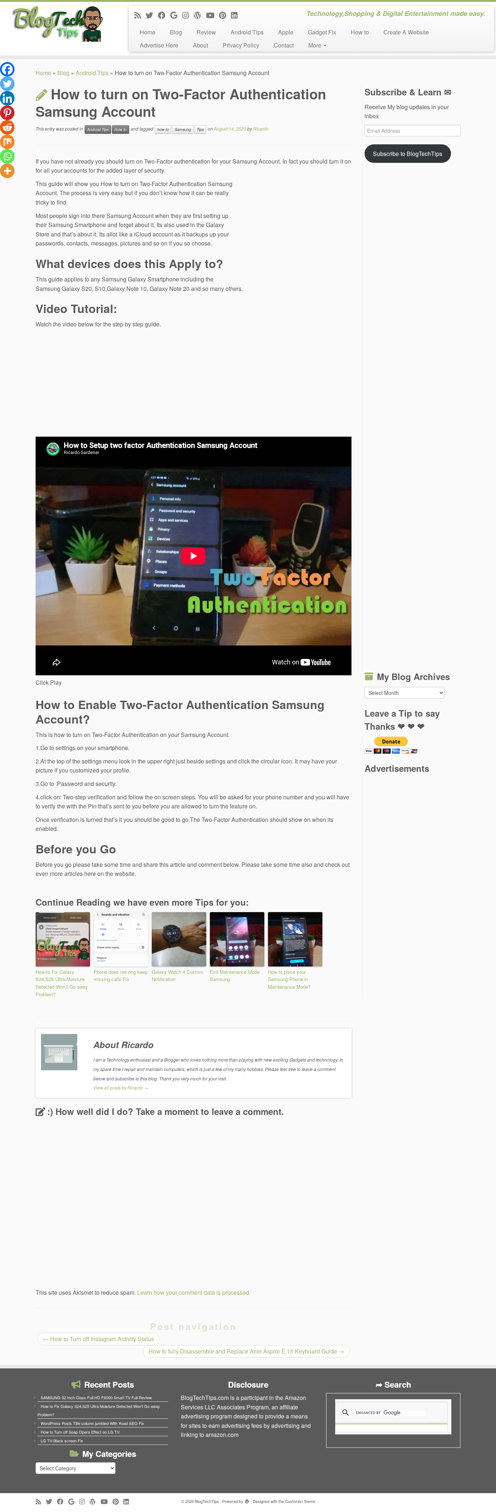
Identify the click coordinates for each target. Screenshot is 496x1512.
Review (206, 32)
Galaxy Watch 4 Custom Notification (177, 975)
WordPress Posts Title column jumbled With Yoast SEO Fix (92, 1423)
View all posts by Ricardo (121, 1087)
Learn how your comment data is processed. (194, 1292)
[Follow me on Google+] (176, 14)
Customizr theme (300, 1501)
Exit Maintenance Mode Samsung (235, 975)
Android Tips (247, 32)
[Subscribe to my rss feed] (140, 14)
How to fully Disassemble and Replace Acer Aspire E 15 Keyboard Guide (246, 1351)
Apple (285, 32)
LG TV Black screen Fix (62, 1440)
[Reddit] (7, 127)
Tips (200, 129)
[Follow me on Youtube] (212, 14)
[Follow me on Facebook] (164, 14)
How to (360, 32)
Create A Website (406, 32)
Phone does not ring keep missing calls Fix (120, 975)
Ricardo (261, 128)
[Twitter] (7, 84)
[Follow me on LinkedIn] (236, 14)
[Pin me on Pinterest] (225, 14)
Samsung (183, 129)
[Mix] (7, 142)
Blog (176, 32)
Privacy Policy (241, 45)
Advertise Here (159, 45)
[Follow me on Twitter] (152, 14)
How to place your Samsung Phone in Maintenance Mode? (289, 979)
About (200, 45)
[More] (7, 171)
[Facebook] (7, 69)
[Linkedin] (7, 98)
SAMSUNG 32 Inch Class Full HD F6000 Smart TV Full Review (96, 1397)
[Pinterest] (7, 113)
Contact (284, 45)
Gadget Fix (322, 32)
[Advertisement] (297, 228)
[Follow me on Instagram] (188, 14)
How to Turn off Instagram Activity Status (98, 1339)
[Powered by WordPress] (246, 1499)
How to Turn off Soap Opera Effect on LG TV (80, 1432)
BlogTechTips (207, 1501)
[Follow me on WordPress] (200, 14)
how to (163, 129)
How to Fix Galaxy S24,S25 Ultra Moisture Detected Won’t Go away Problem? (62, 983)
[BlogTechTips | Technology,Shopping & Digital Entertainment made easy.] (57, 23)
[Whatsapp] (7, 156)
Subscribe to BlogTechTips (407, 153)
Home (147, 32)
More (315, 45)
